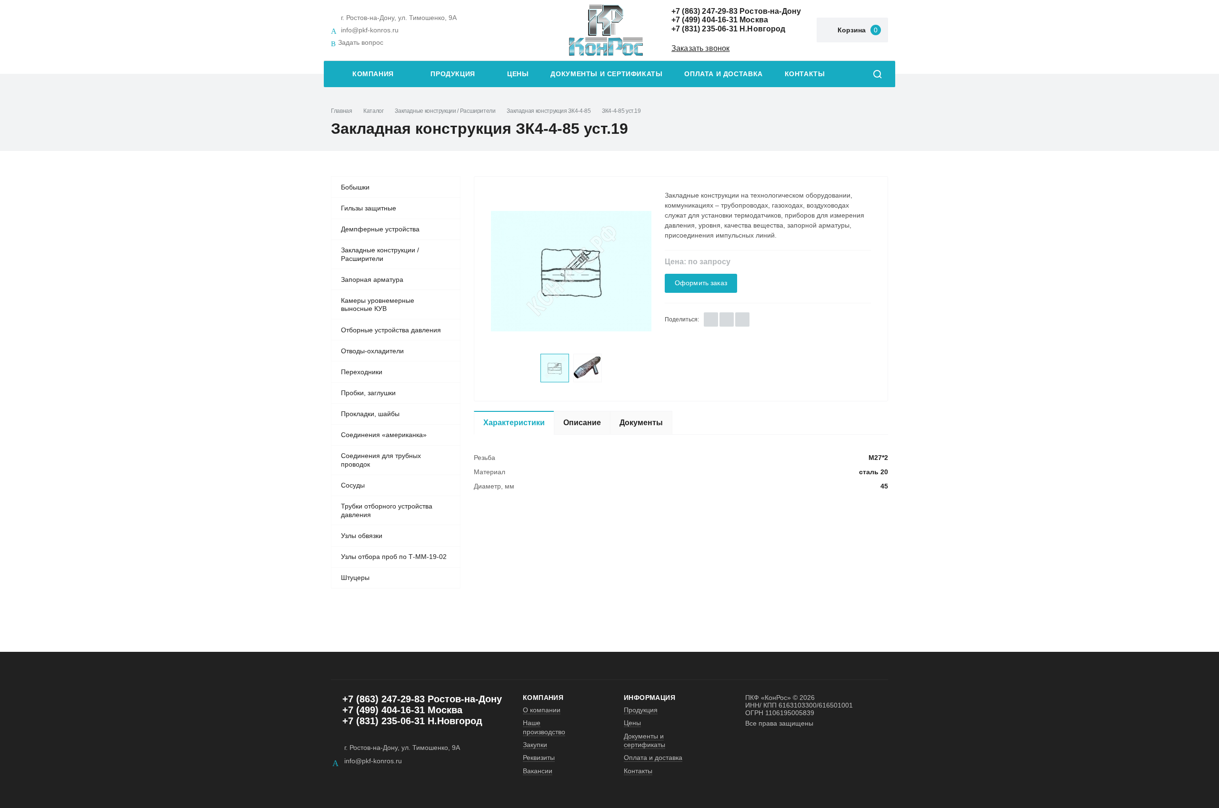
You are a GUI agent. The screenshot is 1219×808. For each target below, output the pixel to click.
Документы (641, 423)
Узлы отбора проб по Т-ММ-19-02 (394, 556)
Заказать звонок (700, 48)
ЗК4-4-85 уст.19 (621, 111)
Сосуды (353, 485)
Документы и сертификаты (606, 74)
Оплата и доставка (723, 74)
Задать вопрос (360, 42)
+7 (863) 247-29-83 (704, 11)
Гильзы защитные (368, 208)
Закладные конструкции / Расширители (445, 111)
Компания (373, 74)
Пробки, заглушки (368, 393)
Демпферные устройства (380, 229)
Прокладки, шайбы (370, 414)
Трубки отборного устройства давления (386, 510)
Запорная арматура (372, 279)
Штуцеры (355, 577)
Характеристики (514, 423)
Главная (341, 111)
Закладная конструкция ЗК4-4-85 (548, 111)
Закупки (535, 744)
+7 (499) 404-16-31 (704, 20)
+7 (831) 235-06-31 (704, 29)
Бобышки (355, 187)
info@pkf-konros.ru (370, 30)
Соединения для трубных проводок (381, 460)
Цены (518, 74)
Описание (582, 423)
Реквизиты (539, 757)
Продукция (452, 74)
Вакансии (537, 771)
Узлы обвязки (361, 535)
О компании (541, 710)
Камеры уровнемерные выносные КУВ (377, 305)
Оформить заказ (701, 283)
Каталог (373, 111)
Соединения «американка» (384, 435)
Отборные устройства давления (391, 330)
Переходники (361, 372)
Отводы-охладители (372, 351)
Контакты (805, 74)
